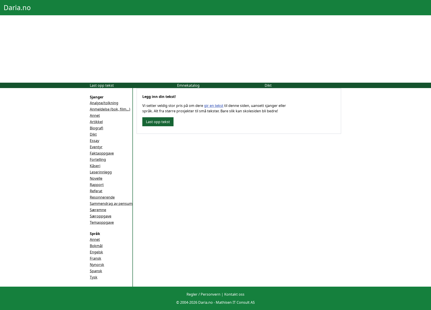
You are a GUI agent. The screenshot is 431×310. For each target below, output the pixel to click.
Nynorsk (97, 264)
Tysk (93, 277)
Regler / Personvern (203, 294)
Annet (95, 115)
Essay (94, 140)
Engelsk (96, 252)
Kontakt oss (234, 294)
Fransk (95, 258)
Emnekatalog (188, 85)
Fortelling (98, 159)
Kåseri (95, 165)
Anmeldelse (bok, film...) (110, 109)
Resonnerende (102, 197)
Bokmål (96, 245)
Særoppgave (100, 216)
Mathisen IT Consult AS (235, 302)
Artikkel (96, 121)
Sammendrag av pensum (111, 203)
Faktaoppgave (102, 153)
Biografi (96, 128)
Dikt (268, 85)
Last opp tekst (102, 85)
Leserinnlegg (101, 172)
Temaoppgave (102, 222)
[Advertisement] (215, 49)
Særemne (98, 209)
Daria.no (17, 7)
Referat (96, 190)
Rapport (97, 184)
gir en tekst (213, 105)
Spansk (96, 270)
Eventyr (96, 146)
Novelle (96, 178)
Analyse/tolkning (104, 102)
